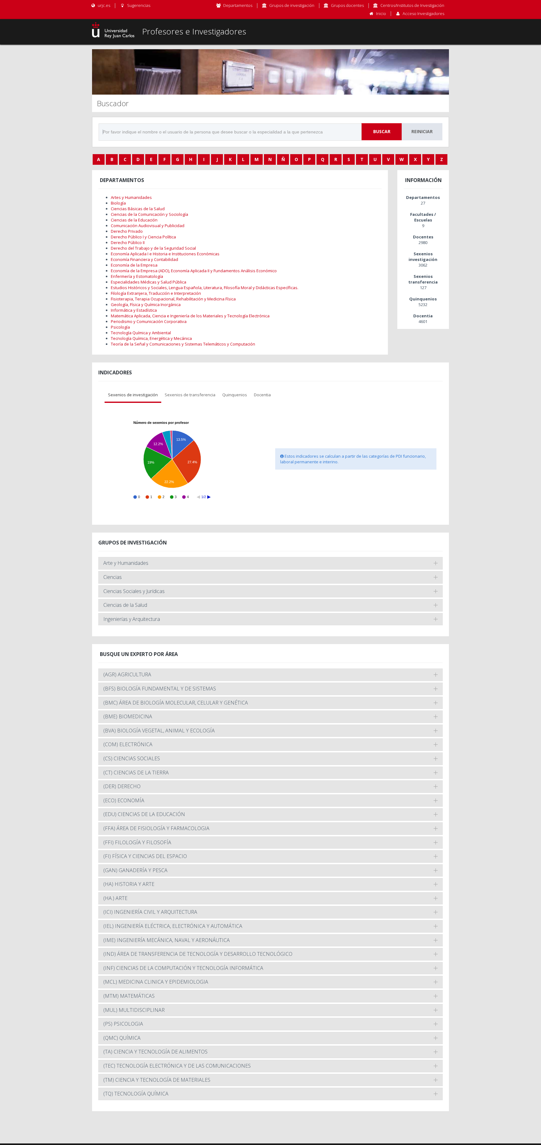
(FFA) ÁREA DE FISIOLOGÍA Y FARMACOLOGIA (156, 828)
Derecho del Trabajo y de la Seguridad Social (153, 248)
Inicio (381, 13)
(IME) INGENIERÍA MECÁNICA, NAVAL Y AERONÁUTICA (166, 940)
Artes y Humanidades (131, 197)
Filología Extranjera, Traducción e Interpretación (156, 293)
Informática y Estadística (134, 310)
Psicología (120, 327)
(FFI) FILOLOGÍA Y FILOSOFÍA (137, 842)
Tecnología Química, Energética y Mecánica (151, 338)
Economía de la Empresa (134, 265)
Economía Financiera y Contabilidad (144, 259)
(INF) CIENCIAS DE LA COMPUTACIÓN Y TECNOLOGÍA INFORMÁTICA (183, 968)
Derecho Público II (128, 242)
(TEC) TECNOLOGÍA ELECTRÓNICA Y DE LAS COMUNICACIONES (177, 1065)
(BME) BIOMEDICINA (127, 716)
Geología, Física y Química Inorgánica (146, 304)
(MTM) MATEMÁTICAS (129, 995)
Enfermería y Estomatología (137, 276)
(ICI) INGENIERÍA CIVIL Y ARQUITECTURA (150, 911)
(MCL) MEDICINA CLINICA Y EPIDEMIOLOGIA (155, 981)
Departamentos (237, 5)
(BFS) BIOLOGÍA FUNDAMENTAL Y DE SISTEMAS (159, 688)
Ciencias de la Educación (134, 220)
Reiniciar (422, 131)
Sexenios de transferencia (190, 395)
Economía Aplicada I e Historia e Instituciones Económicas (165, 254)
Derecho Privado (127, 231)
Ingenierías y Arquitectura (131, 619)
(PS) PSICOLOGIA (123, 1023)
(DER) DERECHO (122, 786)
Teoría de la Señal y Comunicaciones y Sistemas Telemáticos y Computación (183, 344)
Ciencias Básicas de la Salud (138, 208)
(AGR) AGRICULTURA (127, 674)
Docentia (262, 395)
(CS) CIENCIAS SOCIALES (131, 758)
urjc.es (103, 5)
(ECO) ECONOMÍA (123, 800)
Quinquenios (234, 395)
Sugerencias (138, 5)
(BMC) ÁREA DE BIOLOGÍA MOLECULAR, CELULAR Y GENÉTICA (175, 702)
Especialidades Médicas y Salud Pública (148, 282)
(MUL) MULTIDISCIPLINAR (134, 1010)
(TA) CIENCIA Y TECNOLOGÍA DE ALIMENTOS (155, 1051)
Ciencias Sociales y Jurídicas (134, 591)
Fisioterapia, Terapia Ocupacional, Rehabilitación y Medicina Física (173, 299)
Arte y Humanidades (125, 562)
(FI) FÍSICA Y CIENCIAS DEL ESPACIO (145, 856)
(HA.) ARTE (115, 898)
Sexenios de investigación (133, 395)
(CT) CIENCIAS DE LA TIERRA (136, 772)
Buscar (381, 131)
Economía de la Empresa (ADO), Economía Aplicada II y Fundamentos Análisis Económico (194, 270)
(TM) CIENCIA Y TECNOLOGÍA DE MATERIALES (156, 1079)
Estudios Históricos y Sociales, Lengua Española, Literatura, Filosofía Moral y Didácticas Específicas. (204, 287)
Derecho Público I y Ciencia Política (143, 237)
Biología (118, 203)
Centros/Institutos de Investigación (412, 5)
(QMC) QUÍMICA (122, 1037)
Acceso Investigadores (423, 13)
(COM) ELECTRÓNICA (127, 744)
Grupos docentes (347, 5)
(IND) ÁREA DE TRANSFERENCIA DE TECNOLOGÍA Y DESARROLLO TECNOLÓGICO (197, 953)
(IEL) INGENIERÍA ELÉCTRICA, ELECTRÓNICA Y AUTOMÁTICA (172, 926)
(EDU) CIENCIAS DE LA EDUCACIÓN (144, 814)
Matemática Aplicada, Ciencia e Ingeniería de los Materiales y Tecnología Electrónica (190, 316)
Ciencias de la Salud (125, 604)
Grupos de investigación (291, 5)
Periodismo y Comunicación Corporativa (149, 321)
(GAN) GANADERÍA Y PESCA (135, 870)
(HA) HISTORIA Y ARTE (128, 884)
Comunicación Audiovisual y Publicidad (147, 225)
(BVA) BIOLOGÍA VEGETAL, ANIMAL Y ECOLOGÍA (159, 730)
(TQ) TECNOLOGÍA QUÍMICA (135, 1093)
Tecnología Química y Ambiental (141, 333)
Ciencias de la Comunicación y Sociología (149, 214)
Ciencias (112, 577)
